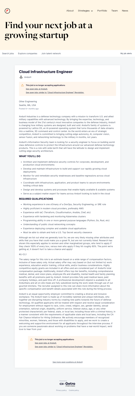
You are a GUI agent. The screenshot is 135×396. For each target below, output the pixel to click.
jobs (8, 53)
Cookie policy (74, 390)
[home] (7, 11)
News (125, 11)
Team (114, 11)
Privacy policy (61, 390)
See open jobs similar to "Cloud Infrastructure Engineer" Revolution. (55, 92)
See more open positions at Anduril (68, 362)
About (70, 11)
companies (27, 53)
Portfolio (102, 11)
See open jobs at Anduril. (37, 89)
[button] (84, 10)
